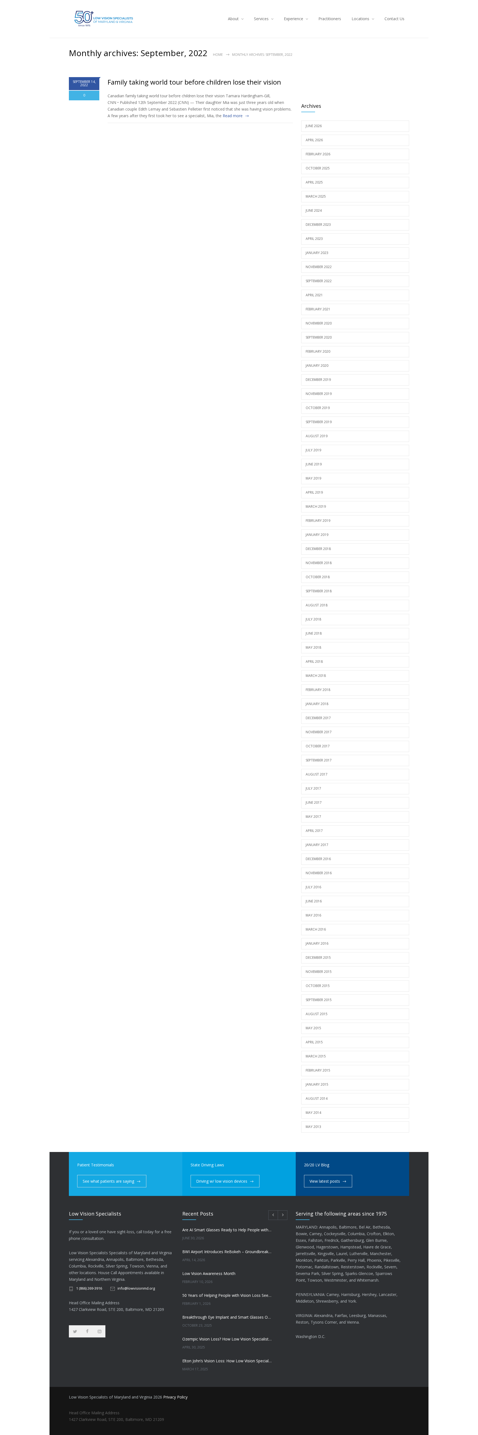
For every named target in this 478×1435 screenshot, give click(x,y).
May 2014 (313, 1112)
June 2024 (314, 210)
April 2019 (314, 492)
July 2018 (313, 619)
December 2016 (318, 859)
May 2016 (313, 915)
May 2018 (313, 647)
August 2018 (317, 605)
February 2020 (318, 351)
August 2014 (317, 1098)
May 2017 (313, 816)
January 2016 (317, 943)
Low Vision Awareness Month (208, 1273)
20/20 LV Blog (316, 1164)
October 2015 (318, 985)
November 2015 (319, 971)
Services (261, 18)
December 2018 (318, 548)
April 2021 (314, 295)
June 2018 (314, 633)
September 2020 (319, 337)
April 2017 (314, 830)
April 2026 (314, 140)
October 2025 (318, 168)
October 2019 (318, 407)
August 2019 (317, 436)
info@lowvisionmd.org (136, 1289)
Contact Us (394, 18)
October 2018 (318, 577)
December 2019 (318, 379)
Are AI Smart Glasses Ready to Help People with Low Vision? (227, 1229)
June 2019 (314, 464)
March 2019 (316, 506)
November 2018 (319, 563)
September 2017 (319, 760)
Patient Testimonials (95, 1164)
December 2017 (318, 718)
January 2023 (317, 252)
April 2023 (314, 238)
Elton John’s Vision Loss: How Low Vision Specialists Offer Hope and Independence (227, 1360)
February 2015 (318, 1070)
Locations (360, 18)
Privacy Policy (175, 1397)
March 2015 (316, 1056)
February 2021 (318, 309)
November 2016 (319, 873)
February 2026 (318, 154)
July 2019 (313, 450)
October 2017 (318, 746)
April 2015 (314, 1042)
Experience (293, 18)
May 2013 (313, 1126)
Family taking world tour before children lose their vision (194, 82)
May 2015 (313, 1028)
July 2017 (313, 788)
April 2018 (314, 661)
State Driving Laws (207, 1164)
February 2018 (318, 689)
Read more (233, 115)
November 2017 (319, 732)
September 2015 (319, 999)
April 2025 (314, 182)
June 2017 (314, 802)
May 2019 (313, 478)
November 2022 (319, 267)
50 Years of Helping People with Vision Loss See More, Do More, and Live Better (227, 1295)
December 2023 (318, 224)
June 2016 (314, 901)
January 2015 (317, 1084)
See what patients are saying (108, 1181)
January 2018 (317, 703)
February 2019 (318, 520)
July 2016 (313, 887)
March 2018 (316, 675)
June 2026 (314, 126)
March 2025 (316, 196)
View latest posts (325, 1181)
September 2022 (319, 281)
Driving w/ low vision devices (221, 1181)
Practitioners (329, 18)
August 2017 (317, 774)
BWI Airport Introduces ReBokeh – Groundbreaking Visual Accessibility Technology (227, 1251)
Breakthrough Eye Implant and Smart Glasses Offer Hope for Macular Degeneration (227, 1317)
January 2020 (317, 365)
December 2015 (318, 957)
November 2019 (319, 393)
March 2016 (316, 929)
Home (218, 54)
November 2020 (319, 323)
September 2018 (319, 591)
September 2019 (319, 422)
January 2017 (317, 844)
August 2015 (317, 1014)
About (233, 18)
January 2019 (317, 534)
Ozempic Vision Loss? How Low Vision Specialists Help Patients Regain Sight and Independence (227, 1339)
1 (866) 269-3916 (89, 1289)
